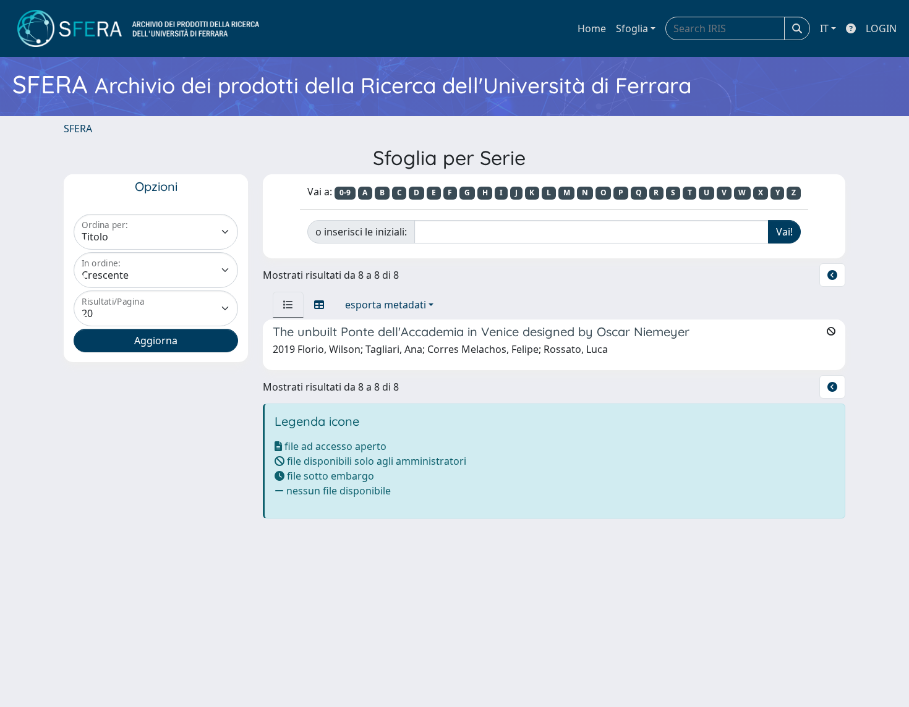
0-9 (345, 192)
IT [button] (824, 28)
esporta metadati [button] (385, 304)
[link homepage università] (138, 28)
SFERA (78, 128)
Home (592, 28)
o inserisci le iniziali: (361, 232)
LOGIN (881, 28)
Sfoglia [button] (632, 28)
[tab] (288, 305)
